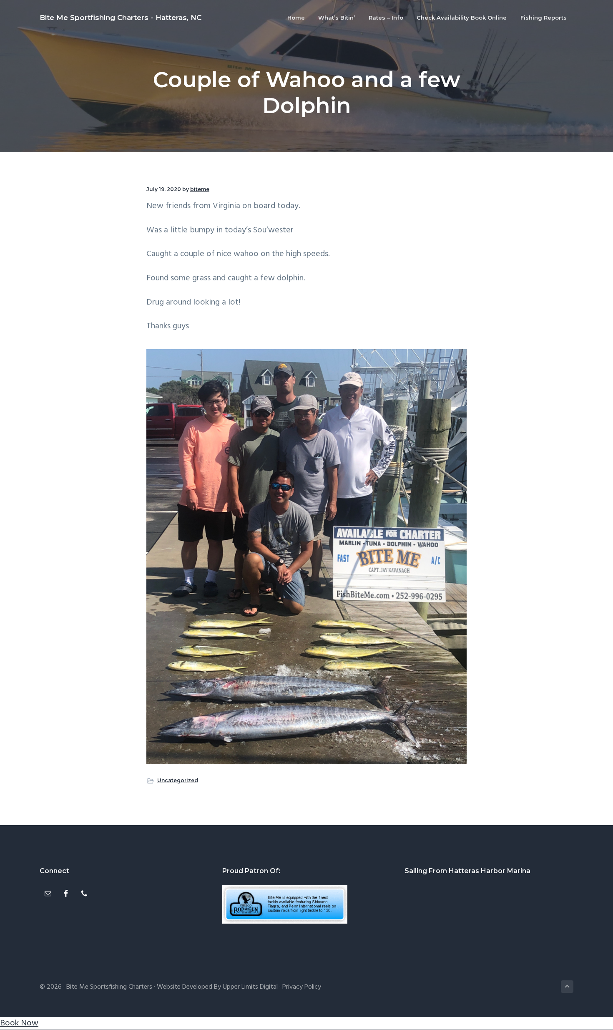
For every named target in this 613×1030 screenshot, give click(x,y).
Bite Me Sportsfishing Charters (109, 987)
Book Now (19, 1023)
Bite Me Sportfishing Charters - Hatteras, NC (120, 17)
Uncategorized (177, 780)
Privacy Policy (301, 987)
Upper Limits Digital (250, 987)
